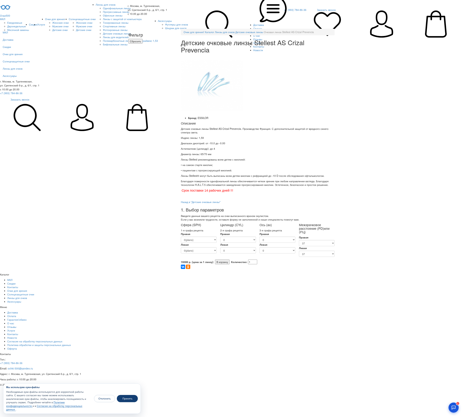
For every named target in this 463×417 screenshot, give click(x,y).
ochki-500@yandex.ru (20, 368)
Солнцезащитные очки (82, 19)
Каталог (209, 32)
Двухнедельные (16, 26)
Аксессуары (165, 21)
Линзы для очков (105, 4)
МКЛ (2, 19)
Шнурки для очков (175, 28)
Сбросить (135, 41)
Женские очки (60, 22)
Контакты (12, 287)
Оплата (11, 316)
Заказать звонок (19, 99)
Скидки (33, 24)
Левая (185, 244)
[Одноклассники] (188, 267)
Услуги (41, 24)
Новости (12, 337)
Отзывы (11, 327)
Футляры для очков (176, 24)
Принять (127, 398)
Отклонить (104, 398)
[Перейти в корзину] (436, 24)
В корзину (222, 262)
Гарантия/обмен (17, 319)
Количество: (239, 262)
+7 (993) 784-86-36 (11, 93)
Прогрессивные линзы (116, 12)
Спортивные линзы (114, 26)
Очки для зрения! (194, 32)
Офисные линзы (112, 15)
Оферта (12, 348)
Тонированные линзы (115, 22)
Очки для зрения (55, 19)
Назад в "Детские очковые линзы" (200, 202)
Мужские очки (60, 26)
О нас (10, 323)
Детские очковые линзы (249, 32)
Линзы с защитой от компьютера (122, 19)
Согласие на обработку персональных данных (34, 341)
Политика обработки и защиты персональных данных (39, 345)
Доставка (12, 312)
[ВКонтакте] (183, 267)
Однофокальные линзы (117, 8)
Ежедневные (14, 22)
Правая (185, 234)
